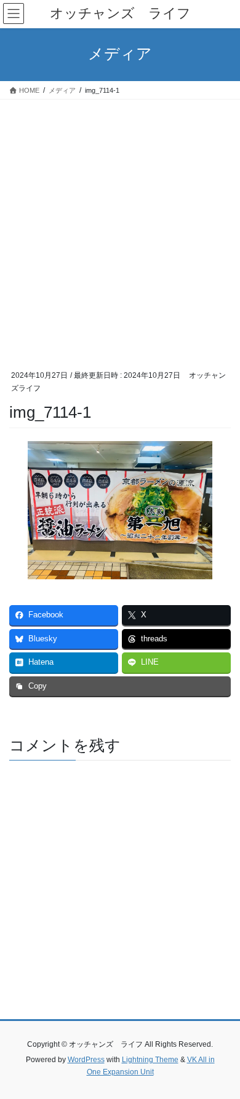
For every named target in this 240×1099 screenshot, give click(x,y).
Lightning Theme (150, 1059)
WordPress (86, 1059)
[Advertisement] (120, 225)
